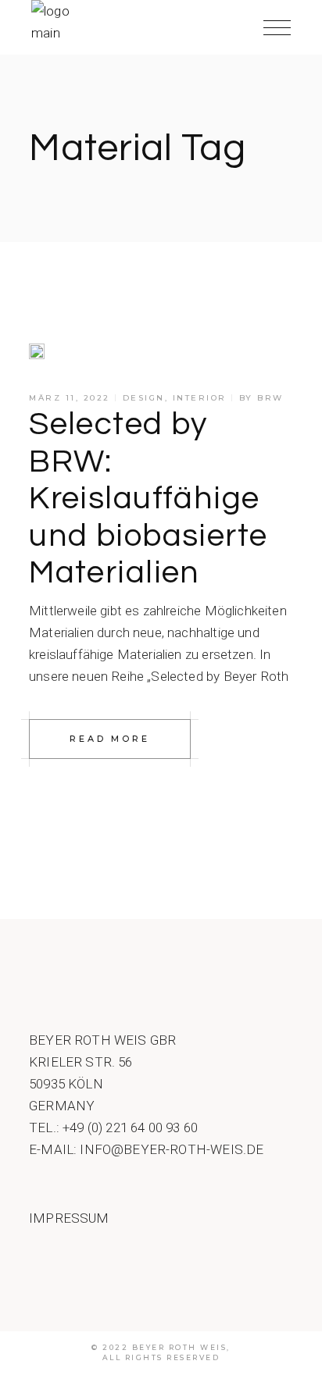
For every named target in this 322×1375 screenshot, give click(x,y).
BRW (270, 398)
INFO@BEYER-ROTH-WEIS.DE (171, 1149)
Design (144, 398)
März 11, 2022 (69, 398)
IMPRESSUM (69, 1218)
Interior (200, 398)
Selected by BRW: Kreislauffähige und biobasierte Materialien (148, 499)
